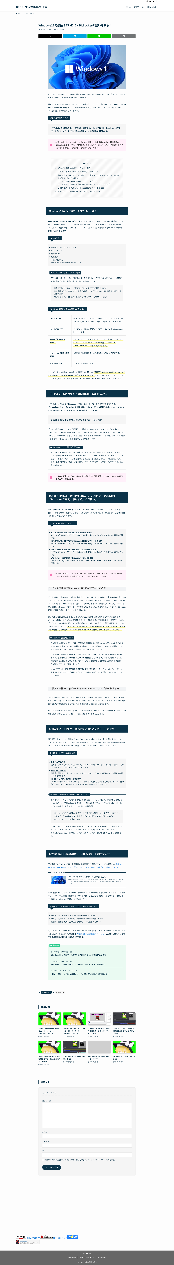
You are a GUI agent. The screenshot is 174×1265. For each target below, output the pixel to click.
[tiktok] (147, 1)
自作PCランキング (60, 1238)
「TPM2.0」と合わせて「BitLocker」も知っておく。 (79, 171)
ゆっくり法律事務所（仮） (33, 6)
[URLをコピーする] (124, 36)
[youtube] (150, 1)
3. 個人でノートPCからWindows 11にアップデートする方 (81, 188)
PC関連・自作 (46, 992)
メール (45, 1141)
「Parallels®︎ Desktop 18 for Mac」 (90, 933)
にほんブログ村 (33, 1237)
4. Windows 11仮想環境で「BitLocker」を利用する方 (79, 191)
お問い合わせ (101, 1257)
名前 (45, 1132)
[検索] (156, 1)
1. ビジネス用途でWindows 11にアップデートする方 (81, 181)
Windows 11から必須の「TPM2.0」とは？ (75, 167)
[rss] (153, 1)
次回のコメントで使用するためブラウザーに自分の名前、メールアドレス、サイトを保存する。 (80, 1160)
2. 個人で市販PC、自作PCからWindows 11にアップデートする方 (86, 184)
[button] (50, 36)
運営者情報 (72, 1257)
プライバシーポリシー (86, 1257)
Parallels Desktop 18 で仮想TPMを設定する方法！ (88, 876)
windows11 (60, 992)
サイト (44, 1151)
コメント (46, 1101)
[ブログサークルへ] (28, 1242)
